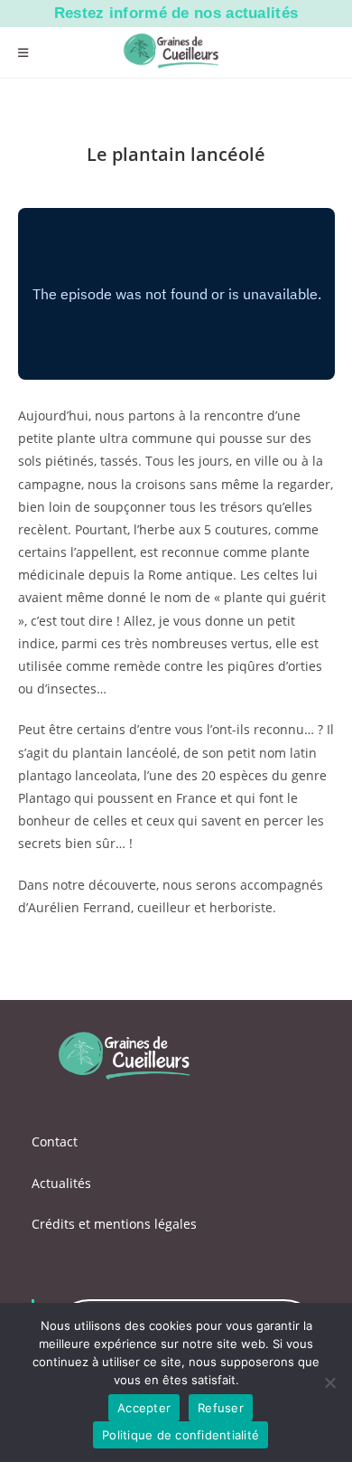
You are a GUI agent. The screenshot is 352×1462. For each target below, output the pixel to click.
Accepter (144, 1408)
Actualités (61, 1183)
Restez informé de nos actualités (176, 13)
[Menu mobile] (23, 52)
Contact (55, 1141)
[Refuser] (329, 1382)
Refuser (221, 1408)
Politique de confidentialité (180, 1435)
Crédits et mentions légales (114, 1223)
